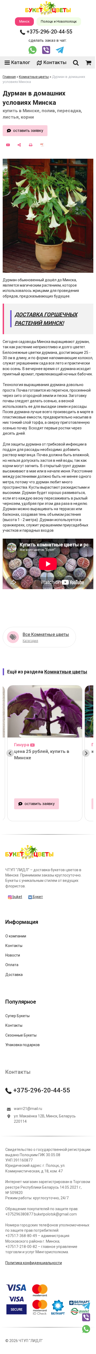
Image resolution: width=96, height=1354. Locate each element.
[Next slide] (86, 753)
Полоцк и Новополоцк (59, 21)
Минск (24, 21)
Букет (37, 897)
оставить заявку (28, 130)
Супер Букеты (17, 1016)
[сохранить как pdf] (42, 145)
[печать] (30, 145)
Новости (12, 955)
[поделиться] (19, 145)
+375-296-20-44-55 (48, 31)
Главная (9, 77)
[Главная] (29, 859)
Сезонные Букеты (21, 1035)
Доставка (14, 974)
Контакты (54, 62)
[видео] (8, 145)
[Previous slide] (10, 753)
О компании (15, 936)
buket (17, 897)
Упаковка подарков (22, 1045)
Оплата (11, 965)
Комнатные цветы (34, 77)
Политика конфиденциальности (33, 1263)
